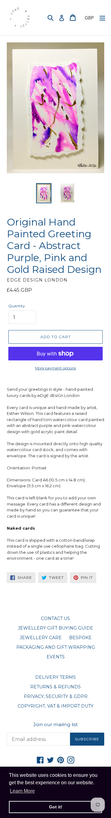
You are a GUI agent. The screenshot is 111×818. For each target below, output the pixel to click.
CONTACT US (55, 618)
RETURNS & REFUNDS (55, 687)
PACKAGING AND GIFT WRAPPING (55, 647)
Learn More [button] (22, 791)
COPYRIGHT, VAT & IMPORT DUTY (55, 706)
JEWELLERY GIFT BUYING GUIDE (55, 628)
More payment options (55, 368)
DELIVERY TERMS (55, 677)
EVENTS (56, 657)
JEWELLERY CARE (41, 637)
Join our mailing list (55, 724)
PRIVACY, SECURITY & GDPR (56, 696)
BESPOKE (80, 637)
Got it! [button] (55, 806)
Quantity (16, 306)
